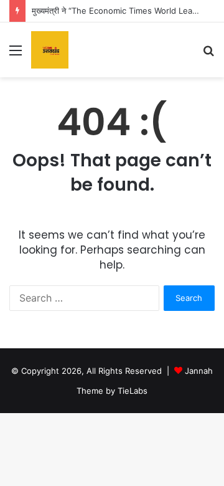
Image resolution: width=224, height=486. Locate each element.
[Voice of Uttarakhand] (49, 50)
